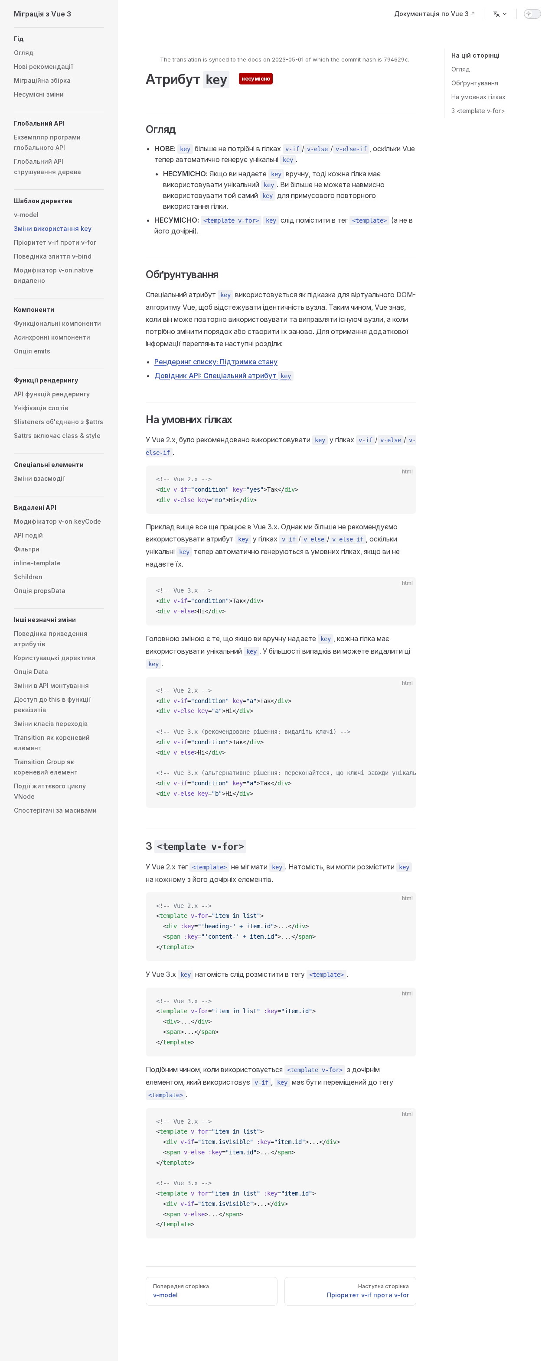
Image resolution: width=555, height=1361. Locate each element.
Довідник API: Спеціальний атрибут (222, 375)
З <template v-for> (478, 110)
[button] (59, 39)
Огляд (460, 69)
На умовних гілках (478, 96)
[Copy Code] (402, 479)
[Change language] (500, 14)
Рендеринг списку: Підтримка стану (216, 361)
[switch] (532, 14)
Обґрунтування (474, 83)
